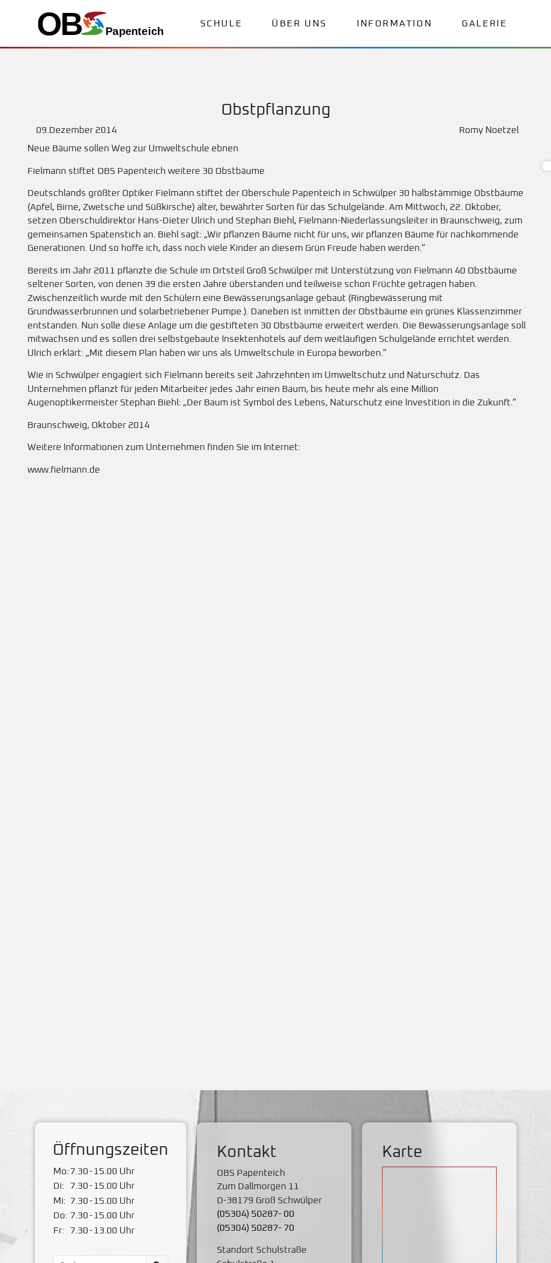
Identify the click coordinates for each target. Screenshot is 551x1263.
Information (394, 24)
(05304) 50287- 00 (255, 1214)
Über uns (299, 24)
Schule (221, 24)
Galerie (484, 24)
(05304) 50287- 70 (255, 1228)
